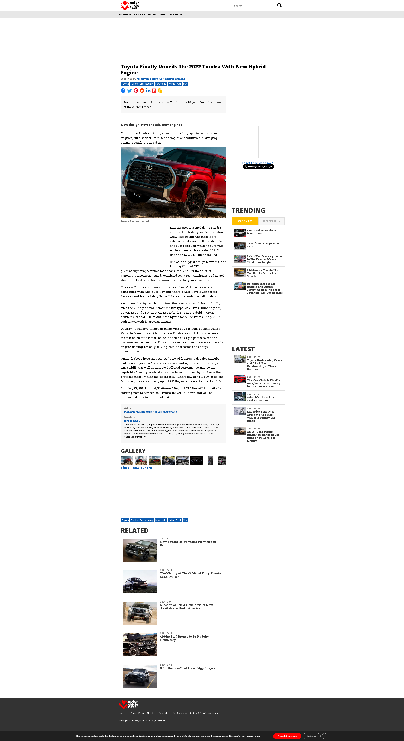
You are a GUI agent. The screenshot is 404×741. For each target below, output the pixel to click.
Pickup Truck (174, 83)
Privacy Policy (137, 713)
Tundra (134, 83)
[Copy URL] (160, 90)
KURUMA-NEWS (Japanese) (204, 713)
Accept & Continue (287, 736)
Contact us (164, 713)
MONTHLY (271, 221)
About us (151, 713)
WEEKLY (245, 221)
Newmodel (160, 83)
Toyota (125, 83)
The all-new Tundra (136, 467)
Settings (233, 736)
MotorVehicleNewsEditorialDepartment (161, 78)
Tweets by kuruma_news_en (258, 162)
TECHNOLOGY (157, 14)
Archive (124, 713)
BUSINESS (125, 14)
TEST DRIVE (175, 14)
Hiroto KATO (132, 420)
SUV (185, 83)
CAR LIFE (139, 14)
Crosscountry (146, 83)
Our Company (180, 713)
